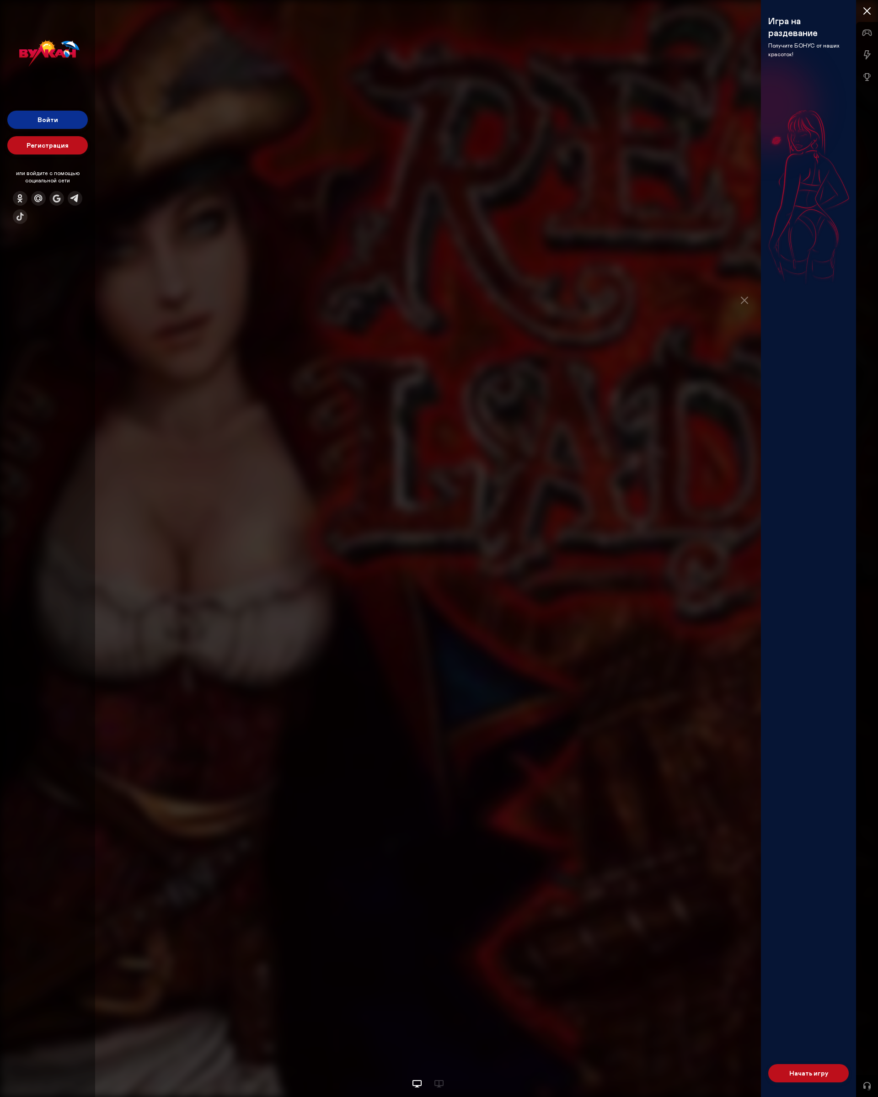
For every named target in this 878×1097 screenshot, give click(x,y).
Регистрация (48, 145)
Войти (47, 119)
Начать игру (808, 1073)
